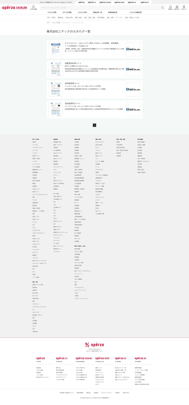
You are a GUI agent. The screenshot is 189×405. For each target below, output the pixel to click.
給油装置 (55, 164)
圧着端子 (97, 205)
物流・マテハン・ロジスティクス (83, 271)
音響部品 (34, 178)
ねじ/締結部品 (56, 150)
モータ (97, 167)
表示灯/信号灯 (98, 145)
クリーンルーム (78, 273)
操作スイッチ (98, 153)
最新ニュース (98, 367)
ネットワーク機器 (99, 186)
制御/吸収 (55, 156)
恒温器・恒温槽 (141, 145)
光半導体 (34, 247)
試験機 (118, 142)
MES (54, 213)
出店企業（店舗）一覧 (120, 370)
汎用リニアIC (35, 241)
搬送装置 (77, 191)
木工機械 (77, 227)
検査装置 (118, 153)
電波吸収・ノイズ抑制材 (38, 211)
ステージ (55, 175)
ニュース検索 (39, 375)
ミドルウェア (56, 251)
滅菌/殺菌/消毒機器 (79, 180)
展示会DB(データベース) (42, 377)
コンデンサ (35, 150)
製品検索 (38, 367)
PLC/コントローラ (99, 142)
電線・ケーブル (99, 202)
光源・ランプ (35, 216)
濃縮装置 (140, 156)
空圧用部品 (56, 186)
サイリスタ (35, 258)
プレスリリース (99, 372)
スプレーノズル (57, 172)
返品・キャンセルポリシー (121, 379)
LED (33, 271)
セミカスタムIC (36, 230)
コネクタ (97, 194)
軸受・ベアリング (57, 145)
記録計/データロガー (100, 183)
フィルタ (34, 161)
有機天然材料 (35, 298)
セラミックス (35, 312)
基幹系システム (57, 226)
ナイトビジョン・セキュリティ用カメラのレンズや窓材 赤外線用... (92, 43)
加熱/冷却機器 (141, 142)
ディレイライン (36, 164)
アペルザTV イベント (61, 377)
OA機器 (76, 295)
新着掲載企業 (112, 12)
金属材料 (34, 290)
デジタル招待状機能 (140, 379)
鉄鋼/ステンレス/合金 (37, 284)
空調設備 (77, 260)
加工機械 (77, 145)
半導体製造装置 (78, 216)
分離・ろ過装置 (78, 169)
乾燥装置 (77, 161)
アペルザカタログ (80, 361)
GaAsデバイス (35, 244)
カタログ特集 (52, 12)
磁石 (33, 318)
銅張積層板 (35, 172)
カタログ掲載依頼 (136, 12)
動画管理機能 (138, 377)
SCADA (55, 218)
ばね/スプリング (57, 153)
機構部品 (55, 189)
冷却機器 (77, 241)
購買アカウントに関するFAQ (122, 377)
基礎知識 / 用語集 (99, 377)
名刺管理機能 (138, 372)
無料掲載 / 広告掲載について (67, 392)
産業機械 (77, 200)
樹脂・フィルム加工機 (80, 219)
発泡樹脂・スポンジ (37, 315)
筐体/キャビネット (58, 180)
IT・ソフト (119, 17)
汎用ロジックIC (36, 238)
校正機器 (118, 156)
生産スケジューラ (57, 221)
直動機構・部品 (57, 142)
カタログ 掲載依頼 (80, 379)
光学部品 (34, 175)
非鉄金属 (34, 287)
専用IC (34, 236)
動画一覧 (58, 367)
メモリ (34, 227)
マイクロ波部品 (36, 167)
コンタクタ (98, 180)
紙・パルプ (35, 295)
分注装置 (140, 147)
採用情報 (96, 392)
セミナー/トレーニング (80, 290)
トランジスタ (35, 249)
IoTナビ (97, 384)
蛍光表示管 (35, 266)
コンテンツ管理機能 (140, 375)
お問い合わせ (126, 392)
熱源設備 (77, 257)
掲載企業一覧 (97, 12)
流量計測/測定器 (120, 147)
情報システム (56, 229)
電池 (33, 213)
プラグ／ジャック (99, 197)
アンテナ (34, 200)
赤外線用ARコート (72, 83)
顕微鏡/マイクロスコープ (144, 161)
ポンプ (76, 202)
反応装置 (140, 150)
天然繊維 (34, 323)
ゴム (33, 309)
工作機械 (77, 142)
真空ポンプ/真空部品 (58, 183)
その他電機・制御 (99, 213)
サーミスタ (35, 145)
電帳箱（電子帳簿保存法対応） (142, 384)
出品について (118, 375)
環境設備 (77, 268)
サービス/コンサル (79, 287)
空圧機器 (77, 205)
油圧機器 (77, 208)
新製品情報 (98, 370)
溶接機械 (77, 147)
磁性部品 (34, 205)
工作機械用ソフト (57, 199)
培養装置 (140, 153)
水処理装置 (77, 254)
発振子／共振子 (36, 158)
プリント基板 (35, 277)
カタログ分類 (82, 12)
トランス (34, 153)
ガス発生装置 (78, 183)
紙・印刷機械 (78, 233)
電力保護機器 (98, 191)
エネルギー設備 (78, 251)
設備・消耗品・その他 (132, 17)
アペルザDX (138, 361)
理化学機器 (101, 17)
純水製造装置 (78, 175)
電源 (33, 197)
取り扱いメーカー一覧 (120, 367)
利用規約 (117, 392)
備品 (76, 284)
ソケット (97, 200)
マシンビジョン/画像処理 (101, 175)
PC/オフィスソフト (58, 235)
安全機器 (97, 164)
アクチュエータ (99, 169)
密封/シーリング (57, 158)
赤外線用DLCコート (73, 103)
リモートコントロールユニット (40, 194)
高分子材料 (35, 293)
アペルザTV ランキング (61, 375)
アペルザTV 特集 (60, 379)
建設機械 (77, 236)
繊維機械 (77, 230)
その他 (76, 293)
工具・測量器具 (78, 279)
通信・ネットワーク (58, 246)
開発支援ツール (57, 249)
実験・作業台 (141, 169)
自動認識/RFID (98, 178)
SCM (54, 210)
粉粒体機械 (77, 164)
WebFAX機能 (138, 382)
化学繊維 (34, 320)
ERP (54, 224)
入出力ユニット (36, 189)
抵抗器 (34, 142)
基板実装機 (77, 213)
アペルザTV (59, 361)
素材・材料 (110, 17)
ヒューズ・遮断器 (99, 161)
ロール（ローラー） (58, 167)
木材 (33, 329)
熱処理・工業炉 (78, 156)
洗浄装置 (77, 167)
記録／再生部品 (36, 180)
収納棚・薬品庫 (141, 172)
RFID (33, 269)
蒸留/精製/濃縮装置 (79, 178)
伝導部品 (55, 147)
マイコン (34, 222)
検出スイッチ (98, 156)
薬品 (33, 301)
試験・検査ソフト (57, 196)
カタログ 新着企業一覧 (81, 377)
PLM (54, 202)
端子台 (97, 208)
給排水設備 (77, 249)
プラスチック (35, 304)
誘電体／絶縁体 (36, 208)
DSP (33, 225)
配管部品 (55, 161)
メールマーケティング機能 (141, 370)
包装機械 (77, 186)
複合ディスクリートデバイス (39, 260)
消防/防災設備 (78, 265)
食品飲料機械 (78, 222)
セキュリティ (56, 240)
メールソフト (56, 238)
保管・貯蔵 (77, 194)
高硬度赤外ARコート (73, 63)
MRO (76, 282)
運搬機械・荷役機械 (79, 189)
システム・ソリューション (81, 298)
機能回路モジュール (37, 169)
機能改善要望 (80, 392)
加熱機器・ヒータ (79, 158)
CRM (54, 215)
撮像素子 (34, 255)
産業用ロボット (78, 211)
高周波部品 (35, 202)
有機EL (34, 274)
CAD (54, 204)
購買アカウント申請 (120, 372)
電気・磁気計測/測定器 (122, 150)
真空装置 (77, 153)
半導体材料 (35, 331)
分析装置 (140, 164)
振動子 (34, 183)
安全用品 (77, 276)
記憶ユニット (35, 191)
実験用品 (140, 167)
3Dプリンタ (77, 238)
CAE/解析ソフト (57, 207)
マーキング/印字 (78, 197)
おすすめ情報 (67, 12)
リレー (97, 158)
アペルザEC (118, 361)
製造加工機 (69, 17)
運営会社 (88, 392)
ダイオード (35, 252)
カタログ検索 (39, 370)
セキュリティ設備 (79, 262)
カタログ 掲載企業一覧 (81, 375)
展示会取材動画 (60, 370)
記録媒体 (34, 186)
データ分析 (56, 243)
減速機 (97, 172)
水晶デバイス (35, 219)
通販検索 (38, 372)
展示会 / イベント (99, 375)
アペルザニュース (99, 361)
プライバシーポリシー (106, 392)
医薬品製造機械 (78, 225)
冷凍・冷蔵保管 (141, 158)
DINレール (98, 211)
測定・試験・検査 (89, 17)
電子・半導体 (51, 17)
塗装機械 (77, 150)
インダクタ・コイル (37, 147)
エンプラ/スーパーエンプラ (39, 306)
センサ (97, 147)
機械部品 (60, 17)
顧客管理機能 (138, 367)
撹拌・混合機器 (78, 172)
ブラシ (55, 169)
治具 (54, 178)
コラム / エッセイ (99, 379)
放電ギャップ (35, 156)
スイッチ (97, 150)
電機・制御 (78, 17)
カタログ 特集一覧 (80, 367)
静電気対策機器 (99, 189)
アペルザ (38, 361)
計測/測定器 (119, 145)
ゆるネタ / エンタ (99, 382)
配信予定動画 (59, 372)
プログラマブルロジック (38, 233)
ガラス (34, 326)
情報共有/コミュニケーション (60, 232)
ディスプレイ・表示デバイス (39, 263)
